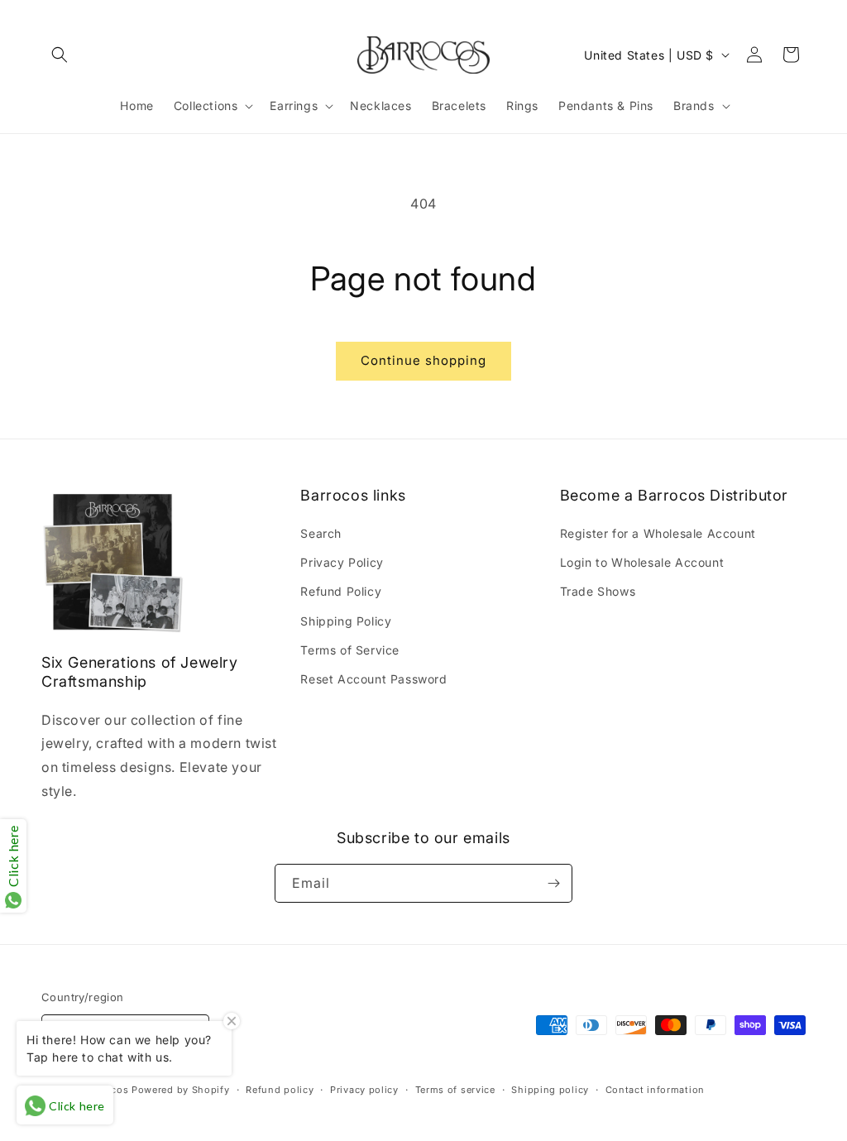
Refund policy (279, 1089)
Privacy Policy (341, 562)
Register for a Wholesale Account (658, 533)
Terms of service (455, 1089)
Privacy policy (364, 1089)
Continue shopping (423, 360)
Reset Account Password (373, 679)
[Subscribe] (553, 883)
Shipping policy (550, 1089)
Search (321, 533)
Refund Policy (340, 591)
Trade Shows (598, 591)
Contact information (655, 1089)
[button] (59, 54)
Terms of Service (350, 650)
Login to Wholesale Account (642, 562)
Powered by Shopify (181, 1089)
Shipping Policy (345, 621)
